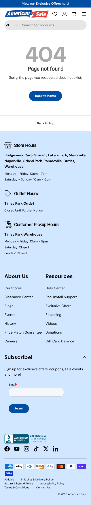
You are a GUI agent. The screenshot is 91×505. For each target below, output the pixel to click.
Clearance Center (18, 297)
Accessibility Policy (52, 483)
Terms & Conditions (16, 487)
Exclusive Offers (58, 305)
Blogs (8, 305)
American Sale (77, 494)
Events (9, 314)
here (65, 4)
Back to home (45, 96)
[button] (74, 14)
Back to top (45, 123)
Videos (51, 323)
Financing (53, 314)
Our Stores (13, 288)
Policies (9, 479)
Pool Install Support (61, 297)
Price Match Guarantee (23, 332)
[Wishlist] (55, 14)
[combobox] (45, 25)
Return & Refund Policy (18, 483)
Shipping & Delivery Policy (37, 479)
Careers (10, 341)
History (10, 323)
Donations (54, 332)
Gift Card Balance (60, 341)
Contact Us (43, 487)
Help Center (55, 288)
